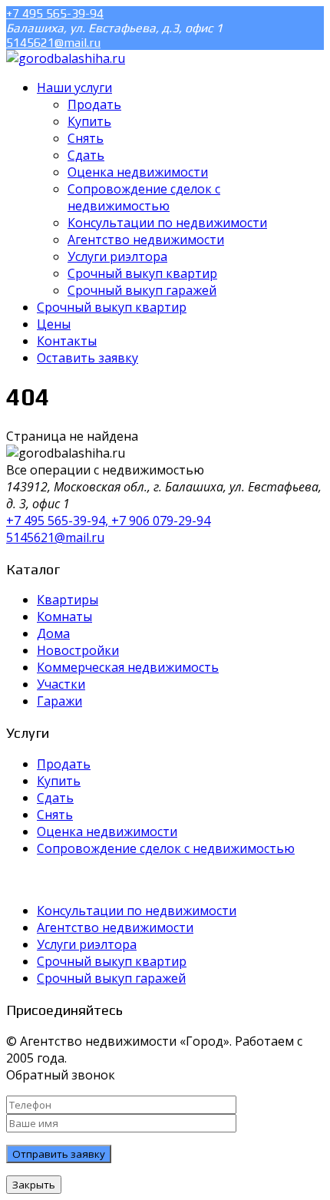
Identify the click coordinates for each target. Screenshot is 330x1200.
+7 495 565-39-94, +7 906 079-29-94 (108, 520)
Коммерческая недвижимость (128, 667)
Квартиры (67, 599)
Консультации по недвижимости (136, 910)
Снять (55, 814)
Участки (61, 684)
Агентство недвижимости (115, 927)
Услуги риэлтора (87, 944)
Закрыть (33, 1185)
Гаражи (59, 701)
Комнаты (64, 616)
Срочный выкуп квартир (111, 961)
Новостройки (78, 650)
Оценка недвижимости (107, 831)
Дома (53, 633)
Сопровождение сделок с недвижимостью (166, 848)
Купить (59, 780)
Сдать (55, 797)
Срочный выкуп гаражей (111, 978)
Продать (64, 763)
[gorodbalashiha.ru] (65, 58)
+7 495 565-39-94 (55, 13)
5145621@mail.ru (53, 42)
